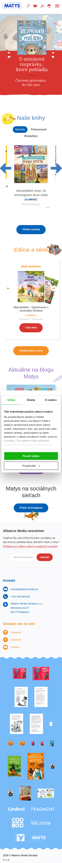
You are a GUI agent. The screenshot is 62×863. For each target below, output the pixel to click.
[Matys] (39, 838)
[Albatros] (20, 838)
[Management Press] (36, 723)
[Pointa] (10, 793)
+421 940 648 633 (20, 596)
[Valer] (25, 793)
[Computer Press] (16, 723)
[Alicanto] (40, 822)
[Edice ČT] (14, 766)
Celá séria (31, 327)
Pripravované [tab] (39, 129)
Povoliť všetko (31, 456)
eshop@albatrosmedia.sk (24, 589)
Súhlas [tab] (11, 399)
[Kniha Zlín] (51, 723)
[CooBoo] (18, 822)
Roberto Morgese (30, 204)
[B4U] (33, 743)
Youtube (15, 647)
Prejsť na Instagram (31, 507)
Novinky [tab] (20, 129)
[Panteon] (35, 766)
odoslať (44, 557)
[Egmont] (42, 743)
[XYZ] (40, 673)
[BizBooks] (22, 743)
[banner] (12, 6)
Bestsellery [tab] (31, 136)
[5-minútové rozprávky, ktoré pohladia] (31, 60)
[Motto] (19, 673)
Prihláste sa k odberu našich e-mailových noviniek (30, 546)
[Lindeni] (16, 809)
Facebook (16, 639)
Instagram (16, 632)
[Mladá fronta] (45, 793)
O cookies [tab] (51, 399)
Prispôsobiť (29, 465)
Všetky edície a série (31, 350)
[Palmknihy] (52, 766)
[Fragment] (42, 809)
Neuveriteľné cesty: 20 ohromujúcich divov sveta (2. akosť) (31, 195)
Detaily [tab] (31, 399)
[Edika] (52, 743)
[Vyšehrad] (11, 743)
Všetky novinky (31, 229)
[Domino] (41, 696)
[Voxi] (21, 696)
